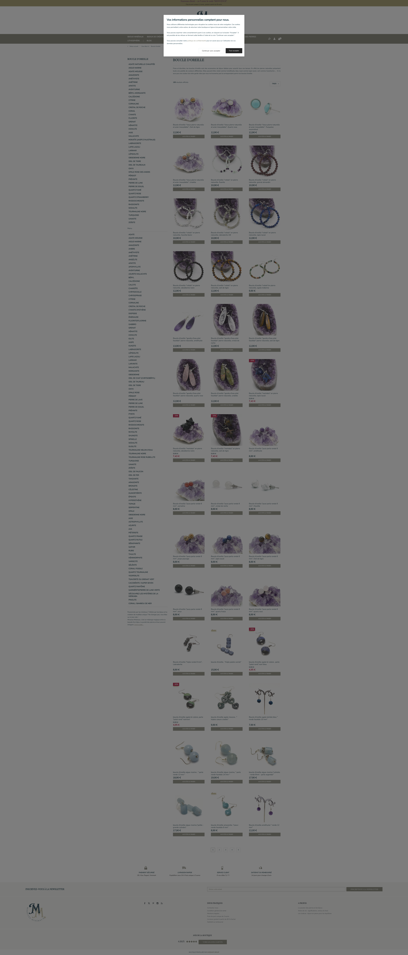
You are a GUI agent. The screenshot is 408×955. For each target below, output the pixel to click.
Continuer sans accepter (211, 51)
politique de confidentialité (196, 41)
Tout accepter (234, 51)
